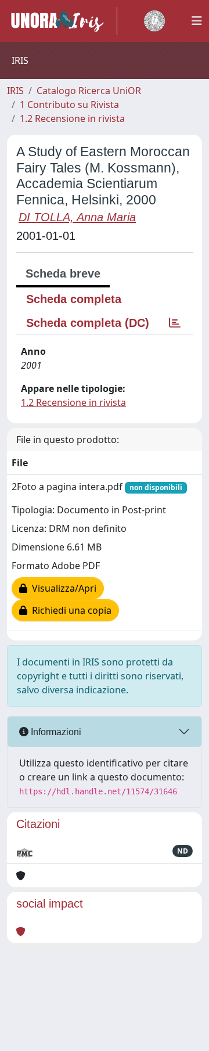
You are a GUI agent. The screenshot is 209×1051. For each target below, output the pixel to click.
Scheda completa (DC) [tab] (87, 322)
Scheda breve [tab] (63, 273)
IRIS (15, 90)
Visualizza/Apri (61, 588)
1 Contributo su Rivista (69, 104)
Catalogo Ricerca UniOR (89, 90)
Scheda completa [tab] (73, 299)
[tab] (174, 323)
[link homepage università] (154, 21)
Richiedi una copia (69, 610)
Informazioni (54, 732)
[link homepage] (62, 21)
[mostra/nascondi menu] (197, 21)
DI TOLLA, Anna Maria (77, 217)
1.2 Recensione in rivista (72, 118)
